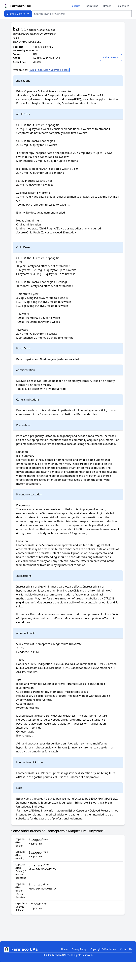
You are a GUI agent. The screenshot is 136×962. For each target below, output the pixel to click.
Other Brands (110, 57)
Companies (123, 5)
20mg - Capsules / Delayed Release (49, 69)
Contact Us (126, 949)
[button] (111, 57)
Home (64, 949)
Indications (92, 5)
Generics (75, 5)
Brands (107, 5)
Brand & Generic (16, 13)
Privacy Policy (79, 949)
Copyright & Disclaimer (103, 949)
